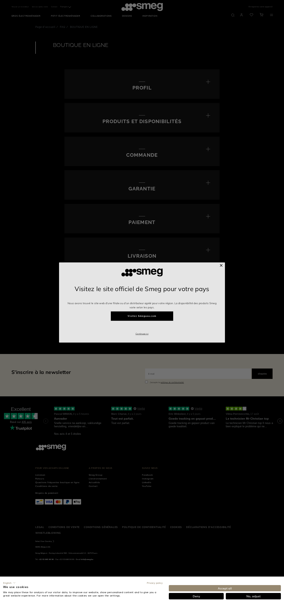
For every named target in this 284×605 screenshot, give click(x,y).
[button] (9, 583)
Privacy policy (155, 583)
